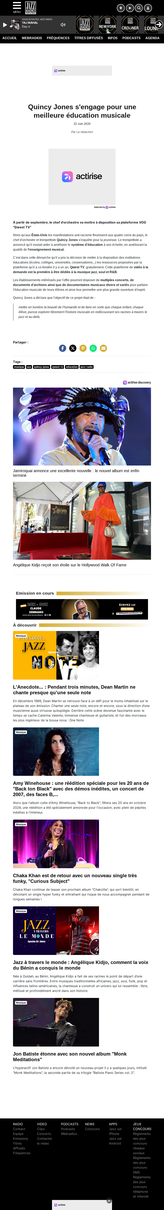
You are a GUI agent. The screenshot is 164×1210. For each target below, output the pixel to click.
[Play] (5, 24)
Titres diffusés (88, 38)
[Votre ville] (121, 8)
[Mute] (63, 25)
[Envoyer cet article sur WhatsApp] (92, 350)
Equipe (18, 1134)
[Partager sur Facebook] (61, 350)
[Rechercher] (139, 8)
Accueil (9, 38)
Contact (19, 1129)
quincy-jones (41, 366)
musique (19, 366)
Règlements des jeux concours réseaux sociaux (142, 1143)
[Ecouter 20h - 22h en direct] (82, 609)
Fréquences (58, 38)
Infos (113, 38)
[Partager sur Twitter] (71, 350)
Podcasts (131, 38)
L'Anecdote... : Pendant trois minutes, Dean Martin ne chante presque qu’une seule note (74, 689)
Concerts (44, 1134)
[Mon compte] (148, 8)
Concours (92, 1129)
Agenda (152, 38)
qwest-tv (57, 366)
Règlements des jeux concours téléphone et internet (142, 1186)
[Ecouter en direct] (130, 8)
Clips (41, 1129)
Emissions (20, 1138)
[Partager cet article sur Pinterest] (82, 350)
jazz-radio (87, 366)
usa (29, 366)
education (72, 366)
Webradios (32, 38)
